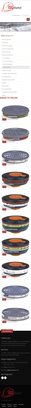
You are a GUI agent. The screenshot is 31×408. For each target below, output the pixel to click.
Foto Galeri (21, 404)
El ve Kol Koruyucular (7, 45)
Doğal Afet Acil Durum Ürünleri (10, 92)
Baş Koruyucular (6, 52)
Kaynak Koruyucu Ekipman (9, 79)
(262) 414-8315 (16, 15)
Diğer (4, 95)
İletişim (15, 406)
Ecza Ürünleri (6, 86)
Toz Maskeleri (7, 58)
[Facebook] (2, 378)
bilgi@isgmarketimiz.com (13, 370)
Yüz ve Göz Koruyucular (8, 48)
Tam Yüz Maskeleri (8, 64)
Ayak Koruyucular (7, 39)
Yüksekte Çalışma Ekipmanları (10, 73)
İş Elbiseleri (5, 42)
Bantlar (4, 82)
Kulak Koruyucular (7, 70)
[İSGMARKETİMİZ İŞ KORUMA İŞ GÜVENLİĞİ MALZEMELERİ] (12, 7)
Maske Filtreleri (7, 67)
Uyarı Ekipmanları (7, 76)
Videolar (4, 406)
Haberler (10, 406)
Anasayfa (3, 404)
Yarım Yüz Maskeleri (8, 61)
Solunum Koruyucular (8, 55)
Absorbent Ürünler (7, 89)
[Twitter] (5, 378)
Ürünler (15, 404)
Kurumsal (9, 404)
